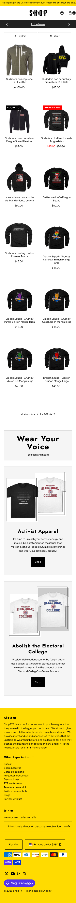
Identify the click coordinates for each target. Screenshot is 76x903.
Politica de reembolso (16, 791)
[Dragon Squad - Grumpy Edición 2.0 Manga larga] (19, 358)
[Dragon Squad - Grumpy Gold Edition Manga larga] (56, 299)
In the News (38, 24)
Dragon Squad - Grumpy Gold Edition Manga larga (56, 320)
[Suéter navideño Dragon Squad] (56, 178)
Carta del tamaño (14, 771)
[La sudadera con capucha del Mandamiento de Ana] (19, 178)
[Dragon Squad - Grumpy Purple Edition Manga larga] (19, 299)
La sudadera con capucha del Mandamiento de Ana (19, 199)
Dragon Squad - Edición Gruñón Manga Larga (56, 379)
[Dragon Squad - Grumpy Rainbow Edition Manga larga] (56, 237)
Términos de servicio (15, 787)
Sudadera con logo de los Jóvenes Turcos (19, 255)
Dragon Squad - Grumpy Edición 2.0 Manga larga (19, 379)
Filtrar (56, 36)
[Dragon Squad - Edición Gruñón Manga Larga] (56, 358)
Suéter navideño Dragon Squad (57, 199)
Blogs (7, 795)
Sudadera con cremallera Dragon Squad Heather (19, 140)
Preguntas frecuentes (16, 775)
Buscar (8, 763)
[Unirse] (67, 826)
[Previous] (7, 24)
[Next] (69, 24)
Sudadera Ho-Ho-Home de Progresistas (56, 140)
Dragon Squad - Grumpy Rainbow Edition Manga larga (57, 259)
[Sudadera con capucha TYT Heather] (19, 59)
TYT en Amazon (13, 783)
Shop (38, 561)
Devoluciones (11, 779)
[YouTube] (13, 874)
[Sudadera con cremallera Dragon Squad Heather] (19, 119)
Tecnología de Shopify (38, 890)
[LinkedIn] (18, 874)
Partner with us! (13, 798)
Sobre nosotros (12, 767)
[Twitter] (6, 874)
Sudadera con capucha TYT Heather (19, 80)
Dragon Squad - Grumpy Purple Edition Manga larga (19, 320)
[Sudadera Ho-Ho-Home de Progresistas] (56, 119)
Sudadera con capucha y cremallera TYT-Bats (56, 80)
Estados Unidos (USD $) (47, 844)
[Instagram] (24, 874)
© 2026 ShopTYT (14, 890)
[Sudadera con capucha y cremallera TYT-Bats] (56, 59)
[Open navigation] (5, 13)
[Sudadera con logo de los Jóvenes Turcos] (19, 236)
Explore (22, 36)
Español (13, 844)
